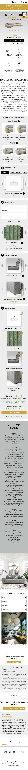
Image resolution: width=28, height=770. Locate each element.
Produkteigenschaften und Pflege (14, 409)
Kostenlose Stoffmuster (9, 44)
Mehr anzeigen (14, 651)
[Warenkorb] (26, 2)
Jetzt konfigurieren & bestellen (21, 644)
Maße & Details (21, 44)
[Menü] (2, 2)
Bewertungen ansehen (16, 19)
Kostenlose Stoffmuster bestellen (14, 9)
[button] (2, 184)
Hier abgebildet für (16, 644)
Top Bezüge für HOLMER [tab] (14, 221)
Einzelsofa (5, 172)
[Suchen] (22, 2)
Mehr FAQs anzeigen (14, 695)
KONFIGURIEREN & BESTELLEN (14, 40)
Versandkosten (5, 764)
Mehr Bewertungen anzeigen (14, 742)
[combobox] (14, 217)
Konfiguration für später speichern (14, 406)
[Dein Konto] (24, 2)
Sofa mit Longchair (15, 172)
